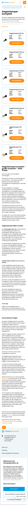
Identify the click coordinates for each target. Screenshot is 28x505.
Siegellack (5, 378)
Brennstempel (15, 421)
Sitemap (4, 450)
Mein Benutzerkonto (20, 2)
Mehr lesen (5, 26)
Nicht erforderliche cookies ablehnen (15, 494)
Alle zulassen (14, 489)
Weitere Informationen (9, 483)
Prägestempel (6, 423)
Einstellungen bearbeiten (14, 499)
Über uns (4, 447)
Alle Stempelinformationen (10, 453)
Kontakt (9, 415)
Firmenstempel (6, 421)
